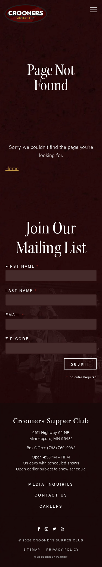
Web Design (42, 556)
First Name (22, 266)
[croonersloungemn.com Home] (25, 13)
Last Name (21, 290)
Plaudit (62, 556)
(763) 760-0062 (61, 447)
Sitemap (32, 549)
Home (11, 168)
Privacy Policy (62, 549)
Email (14, 314)
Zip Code (17, 338)
